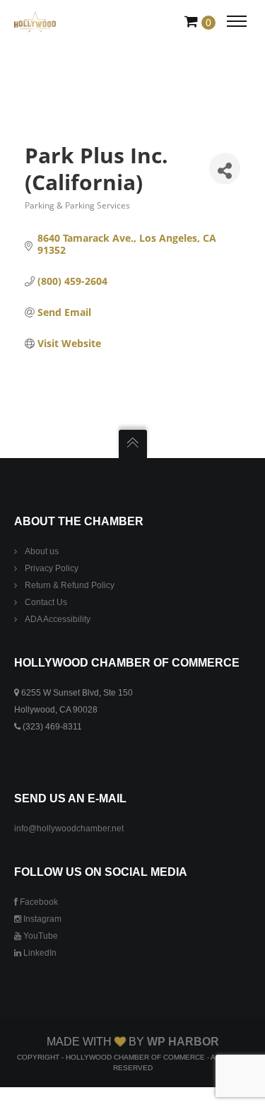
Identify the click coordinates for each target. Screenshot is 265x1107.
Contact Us (46, 602)
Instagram (41, 919)
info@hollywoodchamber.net (69, 828)
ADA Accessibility (57, 619)
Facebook (38, 902)
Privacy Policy (51, 568)
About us (42, 551)
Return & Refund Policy (69, 585)
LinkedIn (39, 953)
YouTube (39, 936)
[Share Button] (224, 168)
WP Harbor (183, 1042)
